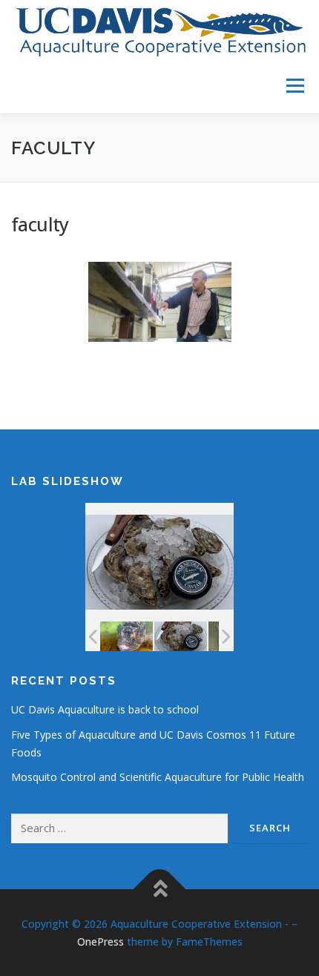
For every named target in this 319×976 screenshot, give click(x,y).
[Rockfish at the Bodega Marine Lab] (126, 636)
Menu (294, 85)
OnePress (100, 941)
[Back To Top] (160, 889)
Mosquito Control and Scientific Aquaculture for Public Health (157, 777)
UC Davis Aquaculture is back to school (105, 709)
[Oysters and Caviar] (180, 636)
